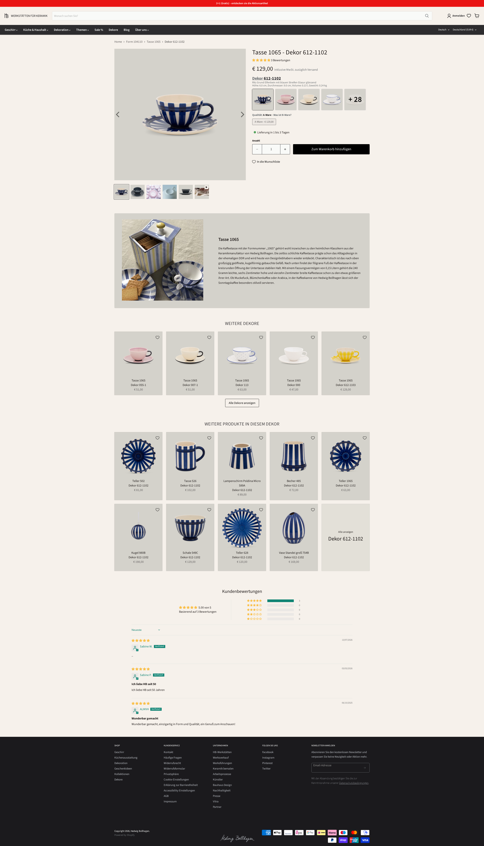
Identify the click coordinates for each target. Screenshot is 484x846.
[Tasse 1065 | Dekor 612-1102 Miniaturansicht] (121, 191)
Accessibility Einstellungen (179, 791)
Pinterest (267, 763)
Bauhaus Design (222, 785)
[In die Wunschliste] (157, 337)
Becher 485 (294, 481)
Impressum (170, 801)
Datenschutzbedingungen (353, 783)
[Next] (242, 114)
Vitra (216, 801)
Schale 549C (190, 553)
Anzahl (256, 140)
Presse (216, 796)
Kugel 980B (138, 553)
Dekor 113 (242, 385)
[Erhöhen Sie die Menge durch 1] (285, 149)
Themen (81, 30)
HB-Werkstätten (222, 752)
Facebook (267, 752)
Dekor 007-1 (190, 385)
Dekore (113, 30)
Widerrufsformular (174, 769)
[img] (141, 641)
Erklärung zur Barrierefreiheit (181, 785)
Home (118, 41)
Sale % (99, 30)
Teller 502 (138, 481)
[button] (261, 60)
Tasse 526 (190, 481)
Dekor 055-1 (138, 385)
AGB (166, 796)
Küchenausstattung (125, 758)
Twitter (266, 769)
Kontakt (168, 752)
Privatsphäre (171, 774)
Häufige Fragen (173, 758)
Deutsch (442, 29)
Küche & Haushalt (35, 30)
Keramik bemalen (223, 769)
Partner (217, 807)
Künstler (218, 780)
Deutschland (463, 29)
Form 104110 (134, 41)
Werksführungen (222, 763)
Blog (127, 30)
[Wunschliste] (469, 16)
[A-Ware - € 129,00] (264, 126)
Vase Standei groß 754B (294, 553)
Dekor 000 (293, 385)
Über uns (141, 30)
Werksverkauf (221, 758)
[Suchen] (427, 16)
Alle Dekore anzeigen (242, 403)
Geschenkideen (123, 769)
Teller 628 (242, 553)
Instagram (268, 758)
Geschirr (10, 30)
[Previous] (118, 114)
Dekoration (61, 30)
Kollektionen (121, 774)
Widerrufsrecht (172, 763)
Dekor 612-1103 (346, 385)
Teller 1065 (346, 481)
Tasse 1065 (154, 41)
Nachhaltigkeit (221, 791)
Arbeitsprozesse (222, 774)
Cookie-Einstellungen (176, 780)
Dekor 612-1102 (138, 485)
